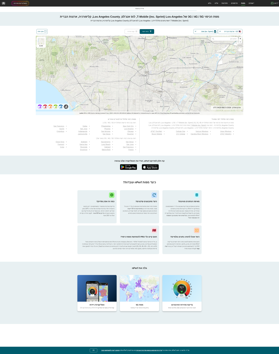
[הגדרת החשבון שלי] (4, 3)
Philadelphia (105, 126)
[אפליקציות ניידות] (97, 288)
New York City (128, 126)
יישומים (251, 3)
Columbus (60, 131)
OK (93, 350)
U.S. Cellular (180, 134)
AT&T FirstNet (156, 131)
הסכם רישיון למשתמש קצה (110, 350)
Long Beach (105, 144)
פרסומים (234, 3)
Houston (130, 134)
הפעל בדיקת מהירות (20, 3)
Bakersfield (106, 150)
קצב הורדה (130, 31)
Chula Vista (60, 142)
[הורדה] (150, 167)
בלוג (209, 3)
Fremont (61, 144)
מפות (243, 3)
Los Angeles (129, 129)
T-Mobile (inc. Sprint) (198, 125)
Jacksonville (82, 134)
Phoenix (107, 129)
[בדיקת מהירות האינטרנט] (182, 288)
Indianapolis (82, 131)
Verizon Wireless (202, 131)
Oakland (107, 147)
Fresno (131, 150)
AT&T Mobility (225, 134)
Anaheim (84, 142)
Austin (61, 129)
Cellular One (180, 131)
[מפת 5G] (139, 288)
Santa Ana (83, 144)
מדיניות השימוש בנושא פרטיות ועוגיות (149, 350)
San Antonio (105, 131)
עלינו (216, 3)
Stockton (83, 150)
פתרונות (225, 3)
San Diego (106, 134)
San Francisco (59, 126)
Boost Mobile (157, 134)
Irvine (62, 147)
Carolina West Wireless (199, 134)
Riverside (83, 147)
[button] (240, 38)
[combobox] (230, 31)
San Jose (83, 129)
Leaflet (81, 113)
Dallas (85, 126)
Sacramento (105, 142)
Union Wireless (225, 131)
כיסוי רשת (145, 31)
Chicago (131, 131)
